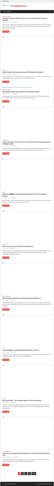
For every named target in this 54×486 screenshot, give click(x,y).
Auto (3, 348)
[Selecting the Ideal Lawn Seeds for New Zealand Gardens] (27, 87)
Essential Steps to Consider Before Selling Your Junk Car (20, 350)
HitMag (49, 483)
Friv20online (18, 6)
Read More (5, 31)
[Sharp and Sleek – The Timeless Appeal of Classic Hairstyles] (27, 380)
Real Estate (4, 244)
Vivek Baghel (14, 22)
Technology (5, 140)
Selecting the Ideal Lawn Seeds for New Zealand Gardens (21, 91)
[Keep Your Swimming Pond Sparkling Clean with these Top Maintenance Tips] (27, 433)
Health (3, 192)
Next (34, 473)
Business (4, 70)
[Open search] (50, 11)
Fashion (4, 398)
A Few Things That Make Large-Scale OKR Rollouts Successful (22, 72)
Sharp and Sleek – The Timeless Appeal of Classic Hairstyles (21, 400)
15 (29, 473)
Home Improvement (6, 16)
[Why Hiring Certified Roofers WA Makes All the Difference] (27, 278)
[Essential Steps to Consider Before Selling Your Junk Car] (27, 330)
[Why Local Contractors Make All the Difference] (27, 226)
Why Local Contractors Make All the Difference (18, 246)
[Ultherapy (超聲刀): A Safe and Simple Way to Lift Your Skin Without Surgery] (27, 174)
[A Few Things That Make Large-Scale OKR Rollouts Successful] (27, 52)
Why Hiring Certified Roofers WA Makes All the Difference (21, 298)
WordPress (43, 483)
